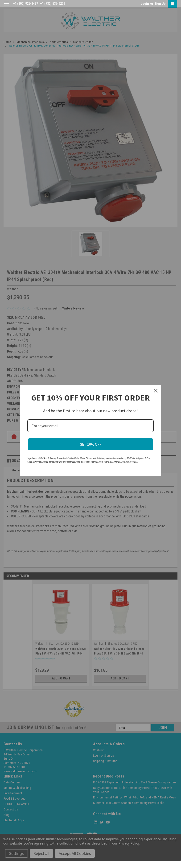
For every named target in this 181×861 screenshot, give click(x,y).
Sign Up (159, 3)
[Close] (155, 391)
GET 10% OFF (90, 444)
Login (145, 3)
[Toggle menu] (6, 6)
